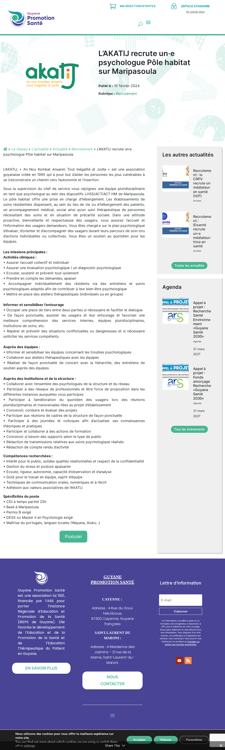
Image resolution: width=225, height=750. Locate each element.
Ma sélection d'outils (138, 6)
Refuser (165, 740)
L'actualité (40, 149)
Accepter (139, 740)
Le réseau (19, 149)
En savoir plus (41, 668)
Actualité (60, 149)
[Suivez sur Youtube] (179, 660)
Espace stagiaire (195, 6)
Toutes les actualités (189, 265)
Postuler (73, 536)
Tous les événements (189, 429)
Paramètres (194, 740)
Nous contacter (112, 680)
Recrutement (126, 93)
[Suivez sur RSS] (188, 660)
